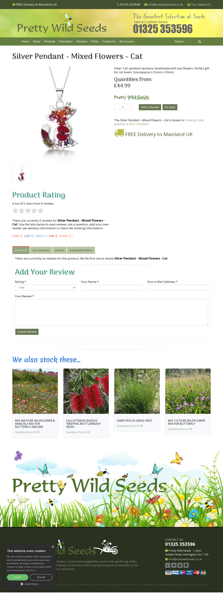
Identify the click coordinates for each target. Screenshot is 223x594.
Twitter (173, 565)
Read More (30, 570)
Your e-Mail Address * (162, 282)
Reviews (81, 41)
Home (25, 41)
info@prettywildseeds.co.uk (165, 4)
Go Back (170, 107)
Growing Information (81, 250)
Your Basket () (201, 4)
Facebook (167, 565)
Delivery (59, 250)
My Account (127, 41)
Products (49, 41)
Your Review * (24, 296)
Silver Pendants (139, 124)
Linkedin (186, 565)
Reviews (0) (21, 250)
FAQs (94, 41)
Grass (36, 41)
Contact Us (109, 41)
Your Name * (90, 282)
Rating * (20, 282)
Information (66, 41)
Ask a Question (41, 250)
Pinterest (180, 565)
